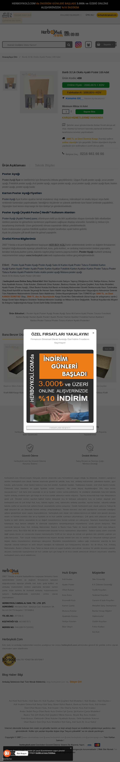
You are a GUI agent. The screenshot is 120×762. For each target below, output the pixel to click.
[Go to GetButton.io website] (7, 759)
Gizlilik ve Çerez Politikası (45, 753)
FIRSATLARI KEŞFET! (60, 428)
